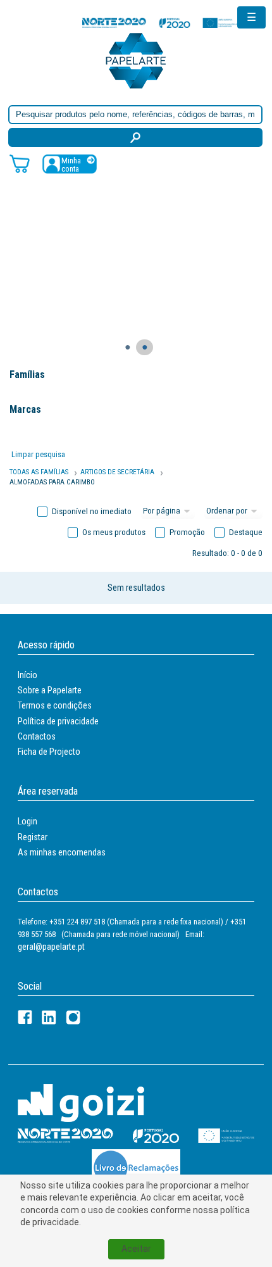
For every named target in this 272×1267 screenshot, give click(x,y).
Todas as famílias (38, 472)
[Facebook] (25, 1017)
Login (27, 821)
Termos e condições (55, 705)
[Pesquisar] (135, 137)
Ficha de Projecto (49, 752)
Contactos (37, 736)
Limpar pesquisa (38, 454)
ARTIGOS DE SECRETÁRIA (117, 472)
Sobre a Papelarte (50, 690)
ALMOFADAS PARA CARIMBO (52, 482)
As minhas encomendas (62, 852)
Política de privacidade (58, 721)
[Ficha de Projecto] (161, 22)
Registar (32, 837)
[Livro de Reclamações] (136, 1167)
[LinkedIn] (49, 1017)
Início (27, 675)
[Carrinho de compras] (19, 163)
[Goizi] (81, 1102)
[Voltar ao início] (136, 60)
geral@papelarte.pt (51, 947)
